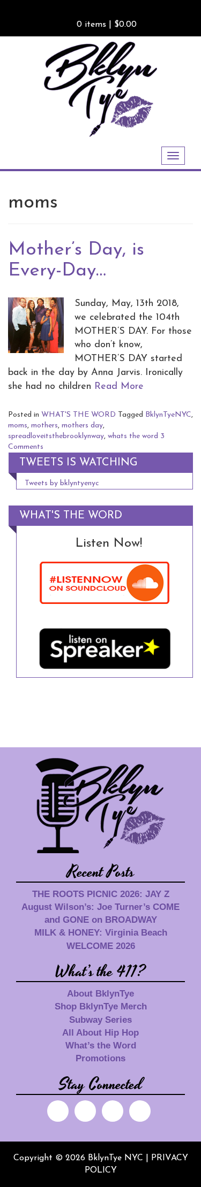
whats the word (133, 436)
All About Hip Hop (100, 1033)
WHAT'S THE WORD (78, 415)
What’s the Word (100, 1045)
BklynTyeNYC (168, 415)
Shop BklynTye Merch (101, 1006)
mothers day (82, 426)
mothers (44, 426)
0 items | (107, 24)
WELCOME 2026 (100, 946)
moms (17, 426)
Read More (119, 387)
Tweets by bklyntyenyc (62, 483)
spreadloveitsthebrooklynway (56, 436)
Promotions (100, 1058)
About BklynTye (100, 994)
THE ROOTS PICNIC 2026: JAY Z (100, 894)
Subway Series (100, 1020)
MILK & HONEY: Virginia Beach (100, 933)
